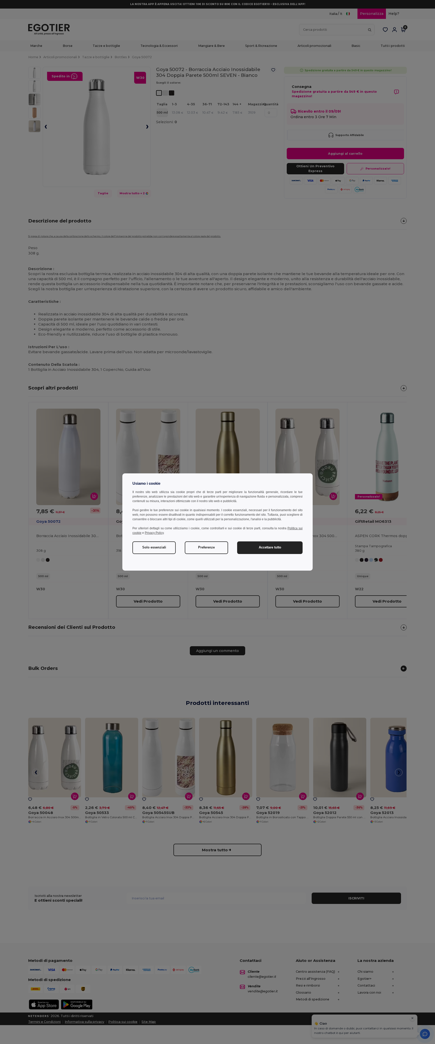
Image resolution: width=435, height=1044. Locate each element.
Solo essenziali (154, 547)
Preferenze (206, 547)
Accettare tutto (270, 547)
